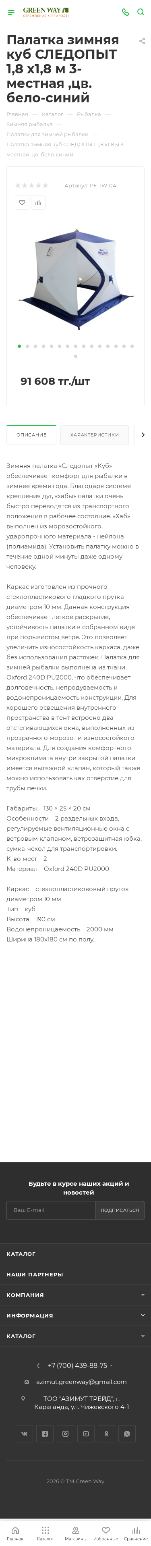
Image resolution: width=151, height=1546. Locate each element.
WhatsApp (127, 1433)
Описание (31, 435)
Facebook (45, 1433)
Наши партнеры (34, 1274)
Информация (30, 1315)
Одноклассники (106, 1433)
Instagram (65, 1433)
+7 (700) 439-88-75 (77, 1366)
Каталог (21, 1254)
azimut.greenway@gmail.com (81, 1382)
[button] (19, 346)
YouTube (86, 1433)
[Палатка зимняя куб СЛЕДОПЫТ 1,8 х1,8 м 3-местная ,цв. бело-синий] (75, 280)
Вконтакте (24, 1433)
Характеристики (94, 435)
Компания (25, 1295)
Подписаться (120, 1210)
